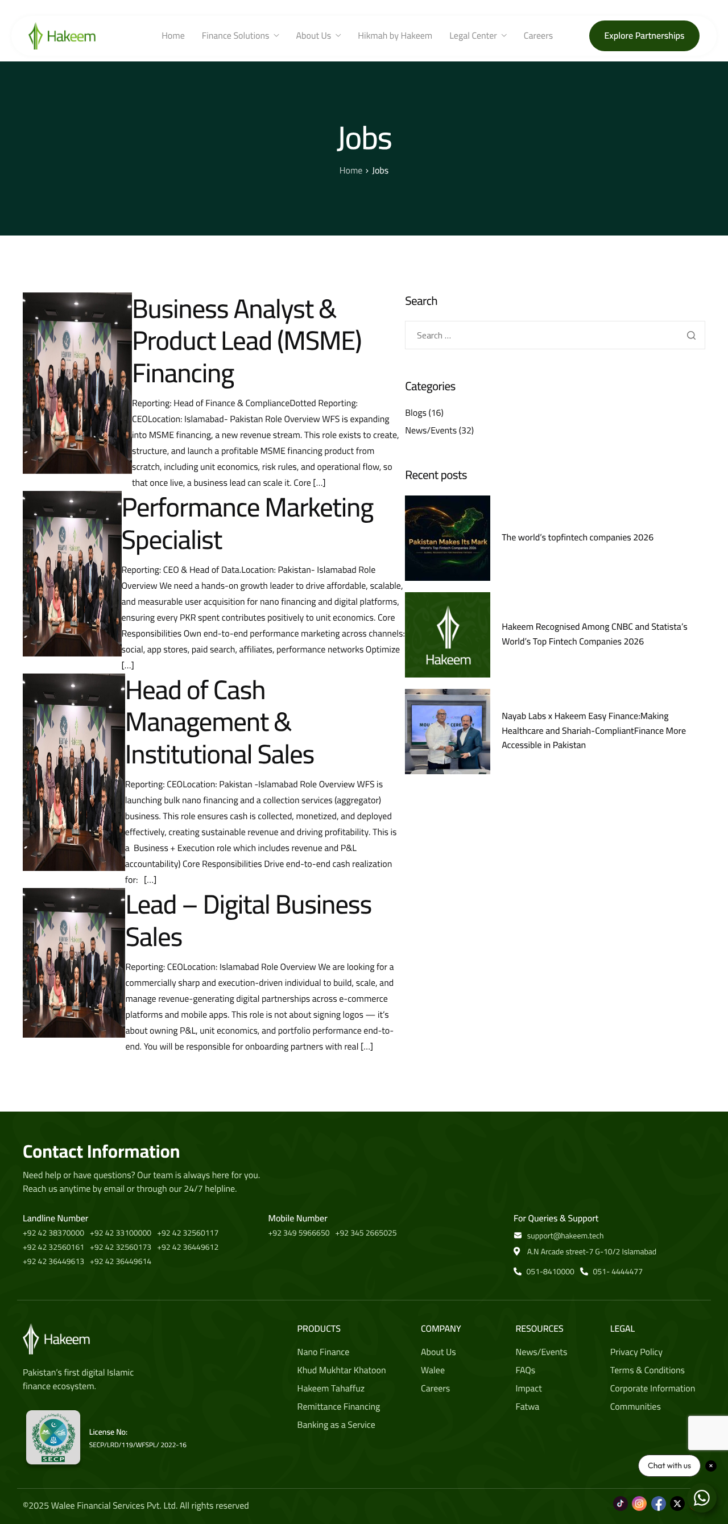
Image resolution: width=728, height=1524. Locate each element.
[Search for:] (555, 335)
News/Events (431, 430)
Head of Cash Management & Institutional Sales (219, 721)
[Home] (62, 35)
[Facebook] (658, 1497)
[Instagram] (639, 1497)
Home (173, 36)
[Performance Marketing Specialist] (72, 573)
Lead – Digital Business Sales (248, 920)
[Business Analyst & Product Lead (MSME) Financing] (77, 382)
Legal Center (473, 36)
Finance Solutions (236, 36)
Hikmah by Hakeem (395, 36)
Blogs (416, 413)
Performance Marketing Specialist (248, 523)
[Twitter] (677, 1497)
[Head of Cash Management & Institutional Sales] (74, 771)
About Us (314, 36)
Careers (538, 36)
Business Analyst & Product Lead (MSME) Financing (246, 340)
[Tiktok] (620, 1497)
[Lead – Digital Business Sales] (74, 962)
